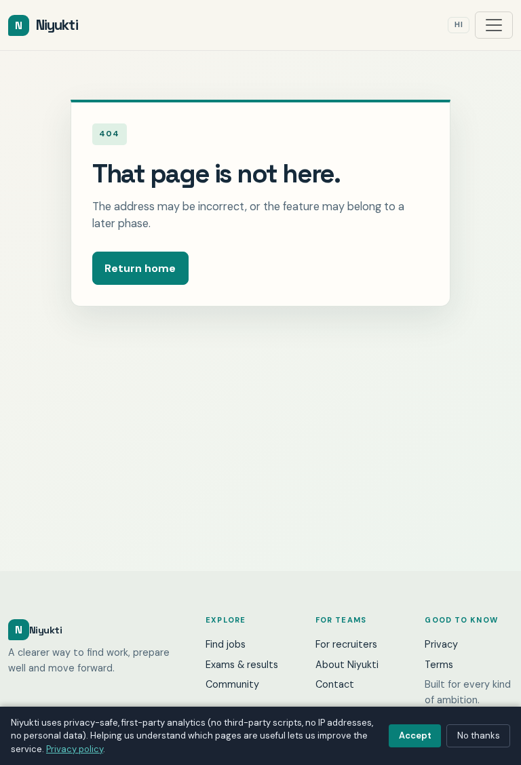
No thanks (478, 735)
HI (459, 24)
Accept (415, 735)
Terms (439, 665)
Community (232, 684)
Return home (140, 268)
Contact (334, 684)
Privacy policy (74, 749)
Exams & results (242, 665)
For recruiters (346, 644)
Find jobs (226, 644)
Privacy (441, 644)
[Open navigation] (494, 25)
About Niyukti (347, 665)
